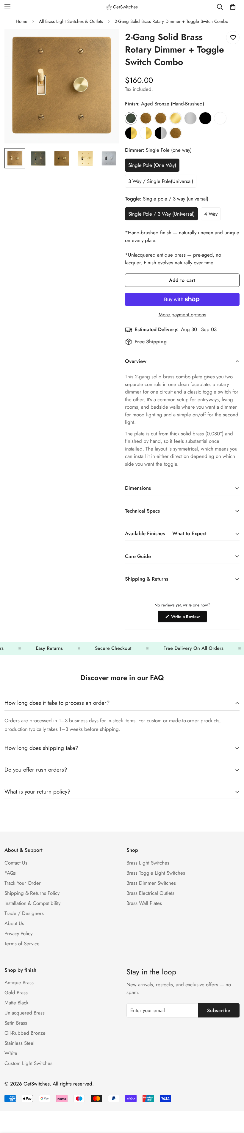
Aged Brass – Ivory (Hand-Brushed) (176, 133)
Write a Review (188, 617)
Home (21, 21)
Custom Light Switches (28, 1063)
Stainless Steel (190, 118)
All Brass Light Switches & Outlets (71, 21)
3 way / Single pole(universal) (160, 183)
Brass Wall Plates (144, 903)
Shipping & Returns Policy (32, 893)
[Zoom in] (106, 42)
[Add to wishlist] (233, 37)
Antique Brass (19, 982)
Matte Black (205, 118)
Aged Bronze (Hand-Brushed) (131, 118)
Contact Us (15, 862)
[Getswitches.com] (122, 7)
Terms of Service (22, 943)
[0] (233, 7)
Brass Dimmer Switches (151, 883)
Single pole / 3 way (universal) (161, 215)
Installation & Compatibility (32, 903)
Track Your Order (22, 883)
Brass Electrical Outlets (150, 893)
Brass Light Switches (147, 862)
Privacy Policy (18, 933)
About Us (14, 923)
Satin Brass (176, 118)
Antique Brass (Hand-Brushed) (146, 118)
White (220, 118)
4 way (212, 215)
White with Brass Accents (146, 133)
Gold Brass (16, 992)
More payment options (182, 314)
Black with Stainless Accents (161, 133)
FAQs (10, 872)
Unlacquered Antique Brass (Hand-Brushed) (161, 118)
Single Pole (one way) (152, 167)
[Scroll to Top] (232, 1100)
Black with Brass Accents (131, 133)
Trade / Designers (24, 913)
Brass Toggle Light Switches (155, 872)
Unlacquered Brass (24, 1012)
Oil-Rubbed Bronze (25, 1032)
